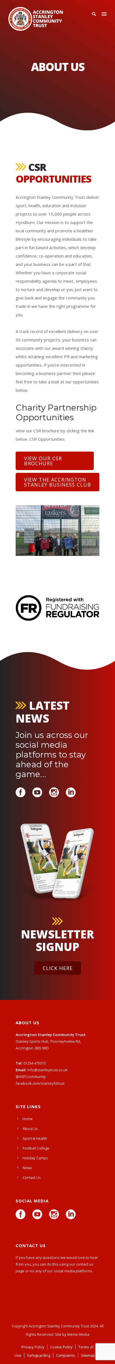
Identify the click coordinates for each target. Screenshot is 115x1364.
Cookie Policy (61, 1346)
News (27, 1167)
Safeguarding (38, 1355)
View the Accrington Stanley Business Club (57, 482)
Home (28, 1118)
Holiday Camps (35, 1157)
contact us (84, 1264)
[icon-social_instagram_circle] (55, 792)
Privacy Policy (32, 1346)
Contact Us (32, 1177)
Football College (36, 1148)
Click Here (58, 968)
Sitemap (88, 1355)
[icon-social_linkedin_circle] (71, 792)
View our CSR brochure (43, 461)
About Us (30, 1128)
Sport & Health (35, 1138)
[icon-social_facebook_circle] (22, 792)
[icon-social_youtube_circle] (38, 792)
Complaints (65, 1355)
